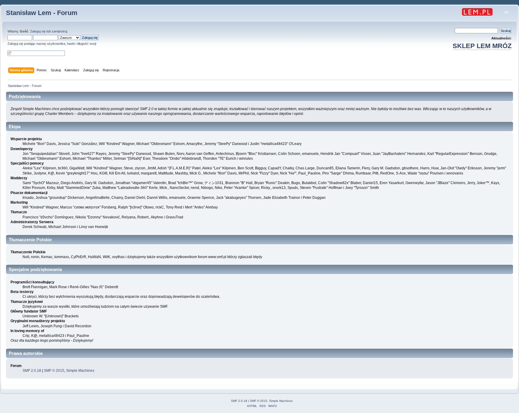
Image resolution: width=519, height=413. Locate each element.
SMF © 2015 (54, 370)
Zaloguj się (38, 31)
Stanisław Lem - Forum (41, 13)
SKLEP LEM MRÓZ (482, 46)
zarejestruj (59, 31)
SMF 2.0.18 (32, 370)
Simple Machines (80, 370)
